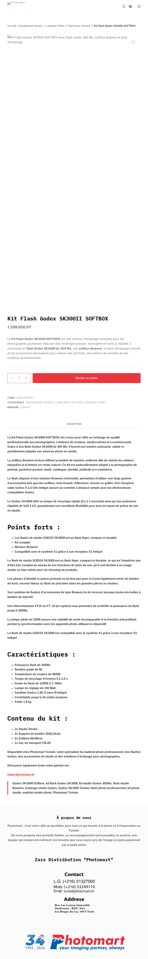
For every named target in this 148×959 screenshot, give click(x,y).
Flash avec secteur (69, 402)
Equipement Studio (39, 402)
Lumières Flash (95, 402)
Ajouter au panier (86, 378)
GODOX (25, 407)
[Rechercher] (123, 6)
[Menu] (139, 6)
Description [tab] (74, 424)
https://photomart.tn (20, 774)
